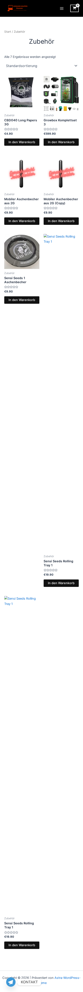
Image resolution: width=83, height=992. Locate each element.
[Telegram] (11, 982)
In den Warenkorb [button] (22, 142)
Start (7, 31)
